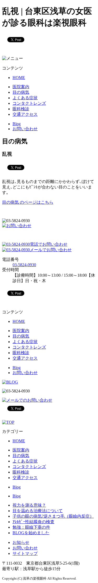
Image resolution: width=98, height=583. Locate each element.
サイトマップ (25, 553)
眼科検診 (21, 109)
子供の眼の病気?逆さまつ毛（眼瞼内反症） (53, 516)
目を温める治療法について (38, 510)
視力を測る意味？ (29, 505)
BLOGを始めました (31, 533)
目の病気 (21, 92)
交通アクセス (25, 114)
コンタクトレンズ (29, 103)
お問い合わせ (25, 129)
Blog (17, 124)
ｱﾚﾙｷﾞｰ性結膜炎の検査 (33, 521)
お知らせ (21, 542)
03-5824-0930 (24, 264)
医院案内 (21, 87)
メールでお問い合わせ (51, 250)
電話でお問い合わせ (48, 244)
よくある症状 (25, 98)
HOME (19, 77)
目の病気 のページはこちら (27, 202)
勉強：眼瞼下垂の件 (31, 527)
